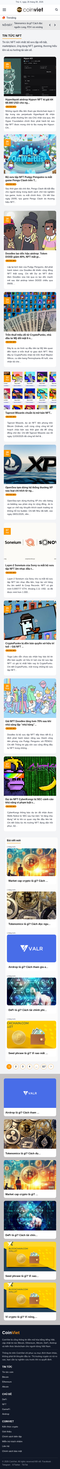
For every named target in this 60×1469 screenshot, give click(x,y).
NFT (4, 1404)
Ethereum (7, 1381)
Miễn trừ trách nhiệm (12, 1441)
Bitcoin (5, 1377)
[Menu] (4, 10)
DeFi (4, 1399)
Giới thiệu (7, 1431)
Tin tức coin (7, 1372)
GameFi (6, 1409)
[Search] (56, 10)
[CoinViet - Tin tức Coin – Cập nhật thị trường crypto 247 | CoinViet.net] (30, 9)
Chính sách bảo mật (12, 1451)
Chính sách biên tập (12, 1436)
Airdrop (5, 1414)
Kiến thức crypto (10, 1426)
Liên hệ (5, 1446)
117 (44, 1066)
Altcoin (5, 1386)
